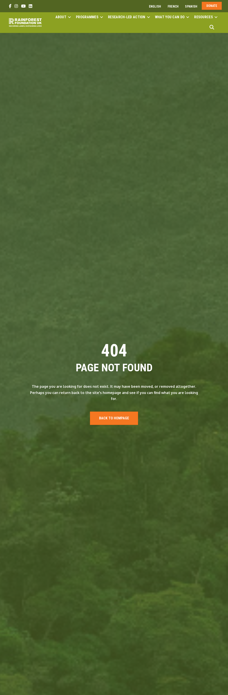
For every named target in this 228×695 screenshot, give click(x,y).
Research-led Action (126, 17)
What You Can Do (170, 17)
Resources (203, 17)
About (61, 17)
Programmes (87, 17)
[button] (69, 17)
